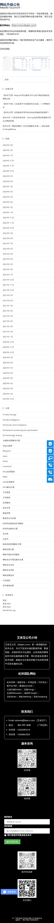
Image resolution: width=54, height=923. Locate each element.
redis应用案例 (8, 482)
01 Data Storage (9, 414)
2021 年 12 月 (8, 279)
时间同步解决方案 (10, 528)
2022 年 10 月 (8, 228)
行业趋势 (6, 580)
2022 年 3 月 (8, 264)
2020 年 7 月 (8, 368)
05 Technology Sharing (12, 435)
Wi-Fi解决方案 (8, 487)
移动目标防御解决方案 (12, 544)
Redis (5, 476)
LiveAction (7, 466)
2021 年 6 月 (8, 310)
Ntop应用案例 (9, 471)
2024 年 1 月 (8, 155)
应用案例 (6, 502)
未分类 (5, 533)
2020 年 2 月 (8, 393)
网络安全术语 (8, 565)
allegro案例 (7, 445)
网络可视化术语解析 (11, 554)
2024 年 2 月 (8, 150)
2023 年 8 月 (8, 181)
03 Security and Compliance (14, 425)
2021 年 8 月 (8, 300)
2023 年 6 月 (8, 191)
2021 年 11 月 (8, 285)
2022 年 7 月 (8, 243)
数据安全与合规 (9, 518)
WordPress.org (9, 610)
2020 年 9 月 (8, 357)
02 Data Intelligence (11, 420)
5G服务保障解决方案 (11, 440)
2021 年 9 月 (8, 295)
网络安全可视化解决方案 (13, 559)
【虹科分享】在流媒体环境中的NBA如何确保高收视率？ (26, 112)
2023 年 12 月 (8, 160)
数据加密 (6, 513)
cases (5, 456)
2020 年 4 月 (8, 383)
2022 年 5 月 (8, 254)
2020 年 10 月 (8, 352)
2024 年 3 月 (8, 145)
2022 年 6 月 (8, 248)
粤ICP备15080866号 (30, 920)
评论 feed (7, 607)
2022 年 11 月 (8, 222)
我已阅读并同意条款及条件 (19, 835)
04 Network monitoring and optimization (20, 430)
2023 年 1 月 (8, 212)
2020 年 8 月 (8, 362)
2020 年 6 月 (8, 373)
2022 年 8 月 (8, 238)
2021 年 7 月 (8, 305)
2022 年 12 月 (8, 217)
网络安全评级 (8, 570)
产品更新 (6, 492)
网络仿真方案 (8, 549)
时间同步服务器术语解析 (13, 523)
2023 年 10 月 (8, 171)
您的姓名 (8, 816)
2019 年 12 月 (8, 399)
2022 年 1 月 (8, 274)
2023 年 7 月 (8, 186)
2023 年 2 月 (8, 207)
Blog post (7, 451)
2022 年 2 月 (8, 269)
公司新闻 (6, 497)
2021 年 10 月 (8, 290)
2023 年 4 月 (8, 197)
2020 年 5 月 (8, 378)
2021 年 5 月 (8, 316)
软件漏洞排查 (8, 585)
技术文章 (6, 507)
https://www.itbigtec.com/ (24, 25)
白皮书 (5, 539)
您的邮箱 (8, 825)
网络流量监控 (8, 575)
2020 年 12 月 (8, 342)
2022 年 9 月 (8, 233)
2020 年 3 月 (8, 388)
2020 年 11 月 (8, 347)
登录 (4, 600)
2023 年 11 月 (8, 165)
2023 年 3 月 (8, 202)
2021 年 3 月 (8, 326)
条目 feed (7, 603)
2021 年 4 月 (8, 321)
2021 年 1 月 (8, 336)
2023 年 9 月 (8, 176)
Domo (5, 461)
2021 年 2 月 (8, 331)
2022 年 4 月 (8, 259)
